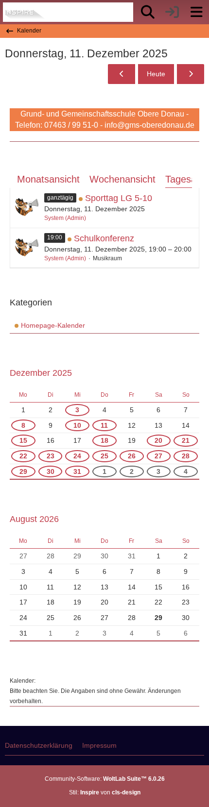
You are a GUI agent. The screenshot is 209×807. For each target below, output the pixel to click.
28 (186, 456)
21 (186, 440)
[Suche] (147, 12)
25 (104, 456)
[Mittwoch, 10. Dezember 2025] (121, 74)
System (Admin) (65, 218)
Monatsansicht (48, 179)
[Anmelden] (172, 12)
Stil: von (104, 792)
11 (104, 425)
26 (132, 456)
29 (23, 471)
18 (104, 440)
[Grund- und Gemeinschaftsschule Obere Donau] (26, 12)
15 (23, 440)
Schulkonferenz (104, 238)
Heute (156, 74)
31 (77, 471)
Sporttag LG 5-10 (118, 198)
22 (23, 456)
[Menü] (196, 12)
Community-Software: (105, 778)
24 (77, 456)
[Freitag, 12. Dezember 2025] (190, 74)
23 (50, 456)
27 (158, 456)
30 (50, 471)
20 (158, 440)
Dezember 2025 (41, 373)
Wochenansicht (122, 179)
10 (77, 425)
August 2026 (34, 519)
